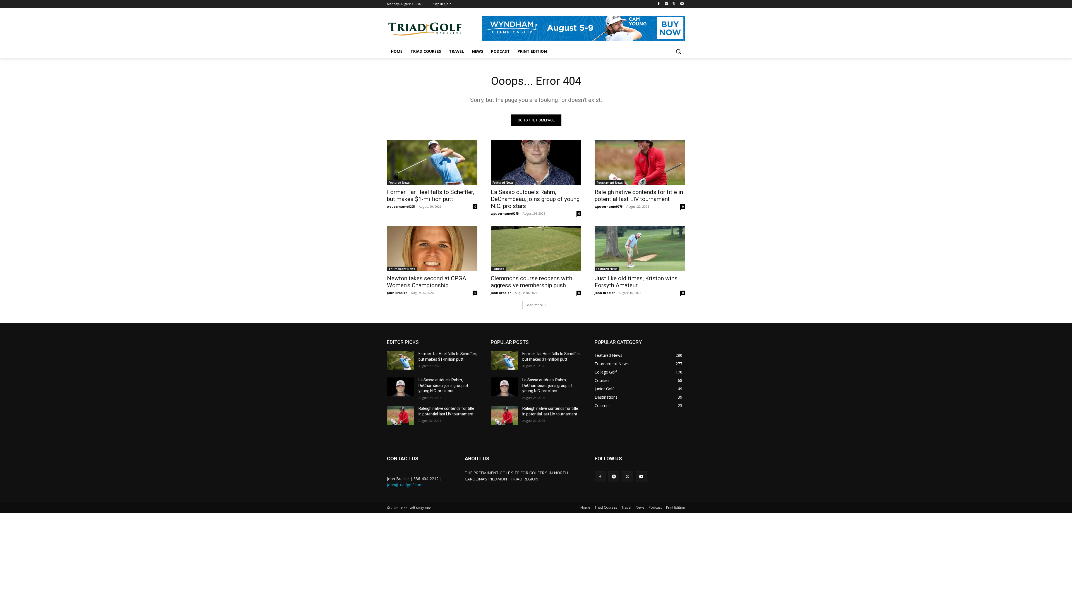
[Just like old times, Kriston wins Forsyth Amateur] (640, 248)
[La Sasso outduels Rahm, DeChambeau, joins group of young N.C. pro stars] (536, 162)
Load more (534, 305)
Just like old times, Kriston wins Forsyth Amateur (636, 282)
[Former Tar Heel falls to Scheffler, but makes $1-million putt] (432, 162)
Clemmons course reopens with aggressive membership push (531, 282)
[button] (678, 51)
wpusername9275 (401, 206)
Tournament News (609, 183)
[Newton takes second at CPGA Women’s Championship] (432, 248)
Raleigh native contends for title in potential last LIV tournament (639, 195)
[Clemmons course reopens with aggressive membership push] (536, 248)
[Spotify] (666, 4)
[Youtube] (682, 4)
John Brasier (397, 293)
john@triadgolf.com (405, 484)
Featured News (399, 183)
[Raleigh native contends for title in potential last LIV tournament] (640, 162)
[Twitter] (674, 4)
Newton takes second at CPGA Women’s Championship (426, 282)
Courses (498, 269)
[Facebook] (658, 4)
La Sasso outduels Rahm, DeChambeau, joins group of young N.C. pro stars (535, 199)
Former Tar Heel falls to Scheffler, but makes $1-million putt (430, 195)
